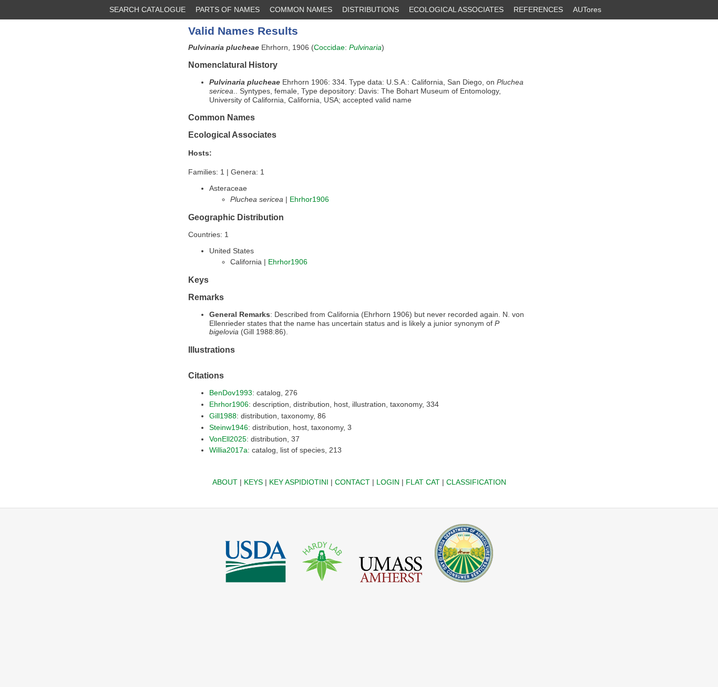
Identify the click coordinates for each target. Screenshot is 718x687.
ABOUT (225, 482)
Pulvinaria (365, 47)
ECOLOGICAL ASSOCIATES (456, 9)
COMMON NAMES (301, 9)
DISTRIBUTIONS (370, 9)
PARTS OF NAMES (228, 9)
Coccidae (329, 47)
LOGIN (387, 482)
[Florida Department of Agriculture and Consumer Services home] (463, 585)
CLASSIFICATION (476, 482)
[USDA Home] (256, 585)
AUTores (587, 9)
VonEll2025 (228, 439)
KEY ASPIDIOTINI (299, 482)
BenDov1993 (230, 392)
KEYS (253, 482)
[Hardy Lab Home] (323, 585)
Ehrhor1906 (309, 199)
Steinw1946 (228, 427)
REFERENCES (538, 9)
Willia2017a (228, 450)
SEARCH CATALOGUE (147, 9)
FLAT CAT (423, 482)
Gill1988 (223, 416)
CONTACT (352, 482)
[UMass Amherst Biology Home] (390, 585)
